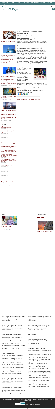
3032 (31, 35)
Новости (26, 35)
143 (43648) (18, 348)
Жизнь (19, 2)
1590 (7, 137)
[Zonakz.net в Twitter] (42, 6)
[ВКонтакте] (18, 94)
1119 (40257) (44, 375)
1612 (7, 180)
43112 (10, 228)
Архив (3, 399)
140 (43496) (18, 371)
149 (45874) (18, 362)
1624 (7, 166)
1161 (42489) (44, 344)
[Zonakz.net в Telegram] (47, 6)
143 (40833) (17, 343)
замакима (26, 96)
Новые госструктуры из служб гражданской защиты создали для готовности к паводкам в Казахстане (8, 160)
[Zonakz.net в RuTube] (52, 6)
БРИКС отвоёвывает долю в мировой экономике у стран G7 (39, 386)
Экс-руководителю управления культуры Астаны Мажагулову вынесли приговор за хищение (8, 131)
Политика (3, 2)
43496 (10, 85)
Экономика (42, 2)
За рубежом (49, 2)
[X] (23, 94)
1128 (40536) (44, 357)
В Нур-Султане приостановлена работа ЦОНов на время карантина (33, 100)
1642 (7, 133)
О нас (51, 399)
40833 (10, 99)
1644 (7, 171)
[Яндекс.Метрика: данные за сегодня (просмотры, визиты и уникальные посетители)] (36, 404)
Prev (3, 220)
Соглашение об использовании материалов (29, 399)
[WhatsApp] (26, 94)
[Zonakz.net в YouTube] (45, 6)
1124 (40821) (44, 366)
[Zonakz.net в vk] (50, 6)
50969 (46, 233)
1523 (7, 141)
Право (9, 4)
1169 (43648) (43, 335)
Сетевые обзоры (25, 2)
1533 (7, 162)
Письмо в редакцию (8, 399)
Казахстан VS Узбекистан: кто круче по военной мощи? (12, 342)
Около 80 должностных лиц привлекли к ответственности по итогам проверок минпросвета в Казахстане (7, 177)
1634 (7, 157)
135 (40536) (18, 393)
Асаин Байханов (21, 96)
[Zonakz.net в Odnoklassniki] (48, 6)
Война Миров (40, 217)
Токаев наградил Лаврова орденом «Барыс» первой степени (29, 99)
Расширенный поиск (27, 400)
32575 (43, 78)
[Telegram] (27, 94)
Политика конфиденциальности (43, 399)
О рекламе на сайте (16, 399)
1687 (7, 175)
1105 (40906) (43, 387)
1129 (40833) (43, 348)
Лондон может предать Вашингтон (8, 226)
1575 (7, 128)
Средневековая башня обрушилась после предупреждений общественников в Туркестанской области (8, 169)
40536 (10, 120)
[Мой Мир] (21, 94)
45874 (10, 64)
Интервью (14, 2)
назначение (31, 96)
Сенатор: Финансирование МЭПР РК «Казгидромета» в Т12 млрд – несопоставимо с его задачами (9, 155)
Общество (8, 2)
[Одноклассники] (20, 94)
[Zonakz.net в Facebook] (44, 6)
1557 (7, 152)
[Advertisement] (27, 19)
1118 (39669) (44, 384)
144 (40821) (18, 340)
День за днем (3, 4)
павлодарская (37, 96)
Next (16, 220)
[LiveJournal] (24, 94)
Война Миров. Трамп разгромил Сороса (44, 231)
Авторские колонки (35, 2)
